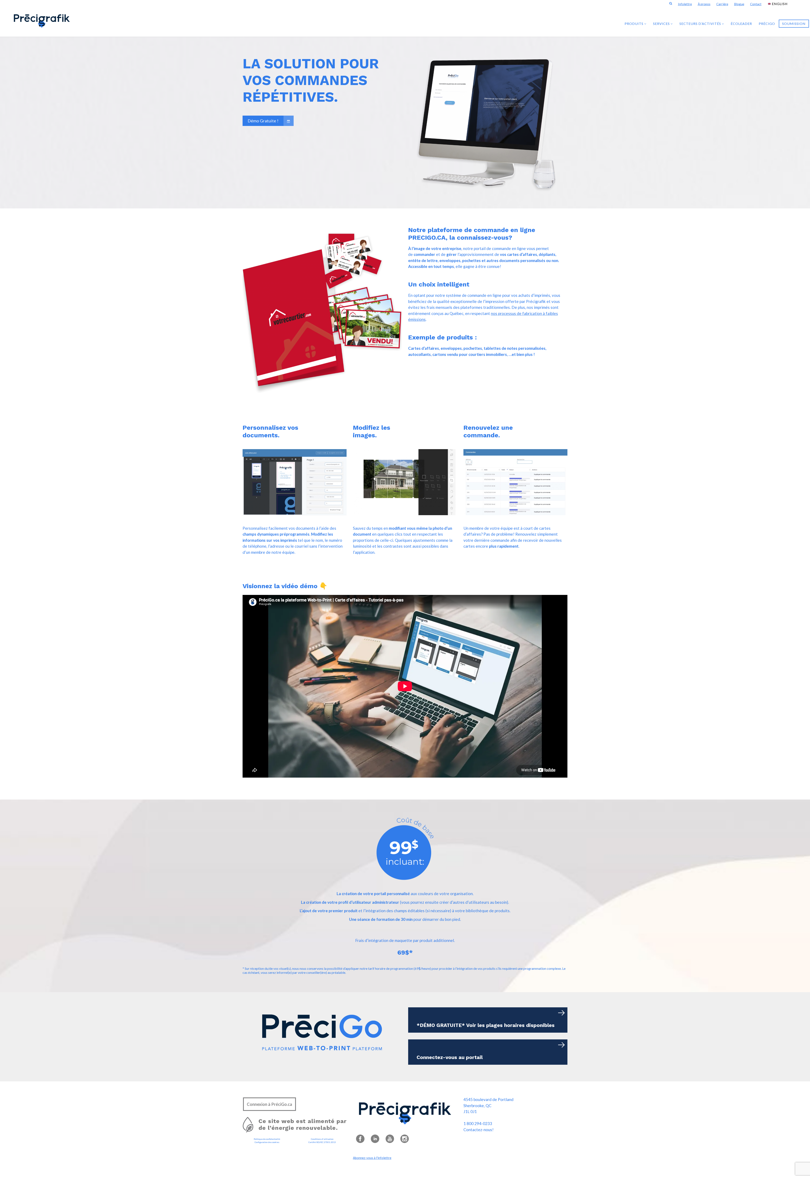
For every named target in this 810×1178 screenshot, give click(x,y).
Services (662, 24)
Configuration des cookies (267, 1142)
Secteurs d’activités (700, 24)
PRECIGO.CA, (428, 237)
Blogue (739, 4)
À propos (704, 4)
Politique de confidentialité (267, 1139)
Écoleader (741, 24)
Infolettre (685, 4)
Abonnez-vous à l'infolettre (372, 1158)
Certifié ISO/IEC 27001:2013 (322, 1142)
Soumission (794, 24)
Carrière (722, 4)
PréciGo (767, 24)
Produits (634, 24)
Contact (755, 4)
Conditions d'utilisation (322, 1139)
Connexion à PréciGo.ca (269, 1104)
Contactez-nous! (478, 1129)
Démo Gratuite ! (263, 120)
